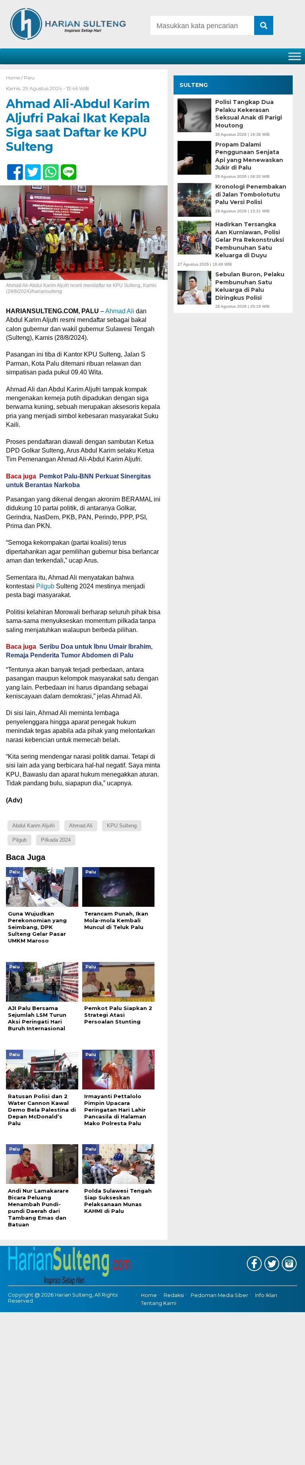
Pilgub (45, 586)
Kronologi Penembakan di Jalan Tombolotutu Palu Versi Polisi (250, 194)
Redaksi (174, 1295)
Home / (15, 78)
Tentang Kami (158, 1303)
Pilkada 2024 (56, 840)
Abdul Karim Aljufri (33, 826)
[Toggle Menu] (294, 56)
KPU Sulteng (122, 826)
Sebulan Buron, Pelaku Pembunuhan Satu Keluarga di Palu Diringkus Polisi (249, 286)
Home (149, 1295)
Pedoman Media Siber (219, 1295)
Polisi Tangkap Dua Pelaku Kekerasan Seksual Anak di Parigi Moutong (248, 113)
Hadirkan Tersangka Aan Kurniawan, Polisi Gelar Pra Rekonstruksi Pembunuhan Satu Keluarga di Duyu (249, 240)
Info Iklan (266, 1295)
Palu (29, 78)
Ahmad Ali (119, 311)
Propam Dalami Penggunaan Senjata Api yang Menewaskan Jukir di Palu (249, 156)
